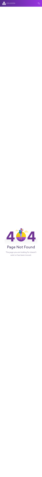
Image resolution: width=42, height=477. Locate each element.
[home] (10, 3)
